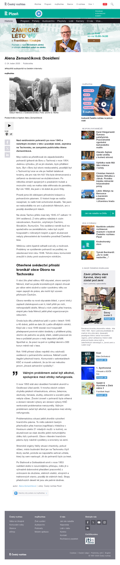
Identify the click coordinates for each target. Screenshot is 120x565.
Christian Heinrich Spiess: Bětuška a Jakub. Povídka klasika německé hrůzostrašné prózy (105, 179)
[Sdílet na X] (7, 148)
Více (99, 21)
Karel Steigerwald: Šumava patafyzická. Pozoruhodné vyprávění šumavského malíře (105, 140)
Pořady (35, 21)
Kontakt (63, 535)
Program (48, 4)
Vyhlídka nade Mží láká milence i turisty (105, 165)
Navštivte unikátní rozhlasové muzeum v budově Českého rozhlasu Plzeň (105, 231)
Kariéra (63, 532)
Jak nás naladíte (67, 521)
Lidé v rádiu (65, 528)
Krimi (85, 95)
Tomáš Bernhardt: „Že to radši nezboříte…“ (105, 255)
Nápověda (64, 525)
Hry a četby (87, 90)
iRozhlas (38, 4)
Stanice (70, 4)
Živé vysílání (88, 107)
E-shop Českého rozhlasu (95, 268)
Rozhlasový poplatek (69, 539)
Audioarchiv (100, 13)
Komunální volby (16, 525)
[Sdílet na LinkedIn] (7, 155)
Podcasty (39, 528)
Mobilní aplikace (42, 532)
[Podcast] (7, 134)
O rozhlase (81, 4)
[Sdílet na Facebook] (7, 142)
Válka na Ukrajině (16, 521)
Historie (9, 21)
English (108, 553)
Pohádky (87, 99)
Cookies (73, 553)
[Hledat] (112, 4)
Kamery (98, 16)
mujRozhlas (59, 4)
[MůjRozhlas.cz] (9, 74)
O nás (90, 21)
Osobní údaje (84, 553)
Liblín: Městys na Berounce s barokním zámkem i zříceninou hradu (105, 196)
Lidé (71, 21)
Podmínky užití (97, 553)
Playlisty (61, 21)
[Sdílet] (11, 134)
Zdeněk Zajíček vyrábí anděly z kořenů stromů (104, 155)
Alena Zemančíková (27, 486)
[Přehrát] (9, 126)
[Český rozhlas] (15, 4)
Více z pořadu (89, 223)
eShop (12, 532)
